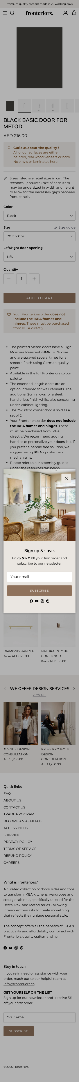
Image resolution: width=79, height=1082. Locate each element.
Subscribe (39, 590)
